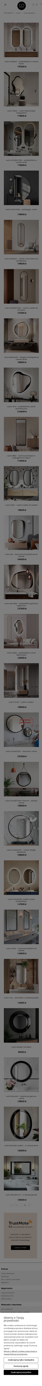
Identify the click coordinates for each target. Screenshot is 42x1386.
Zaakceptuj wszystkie (21, 1372)
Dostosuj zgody (21, 1366)
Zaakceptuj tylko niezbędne (21, 1360)
